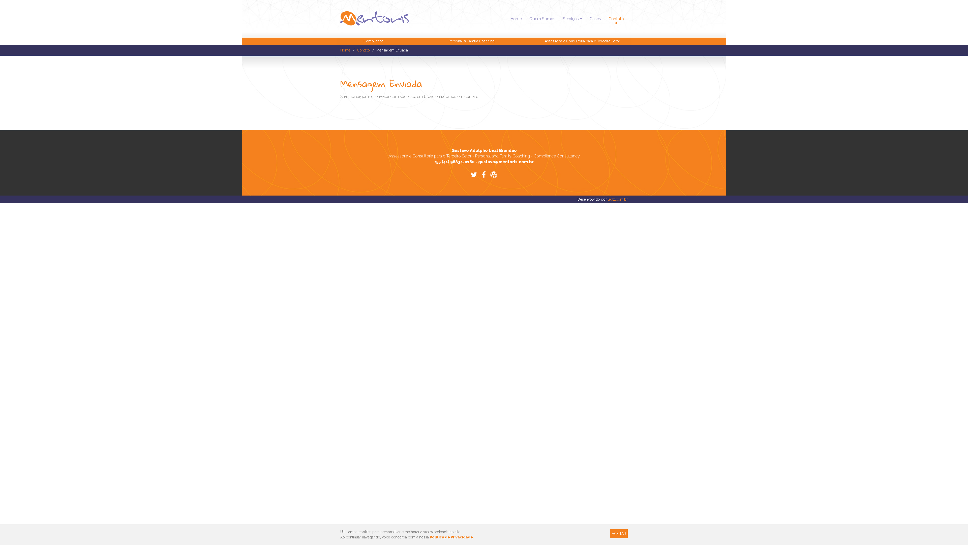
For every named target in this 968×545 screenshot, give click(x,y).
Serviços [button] (571, 18)
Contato (616, 18)
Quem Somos (542, 18)
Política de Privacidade (451, 537)
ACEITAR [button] (619, 534)
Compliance (373, 41)
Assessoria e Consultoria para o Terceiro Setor (582, 41)
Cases (595, 18)
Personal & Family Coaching (472, 41)
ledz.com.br (618, 199)
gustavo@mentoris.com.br (506, 161)
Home (516, 18)
